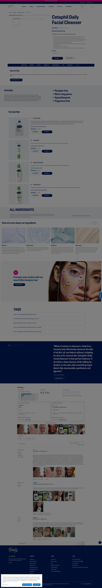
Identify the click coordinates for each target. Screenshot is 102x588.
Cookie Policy (8, 581)
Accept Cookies (36, 584)
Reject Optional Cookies (27, 584)
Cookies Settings (6, 584)
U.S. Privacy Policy (14, 581)
